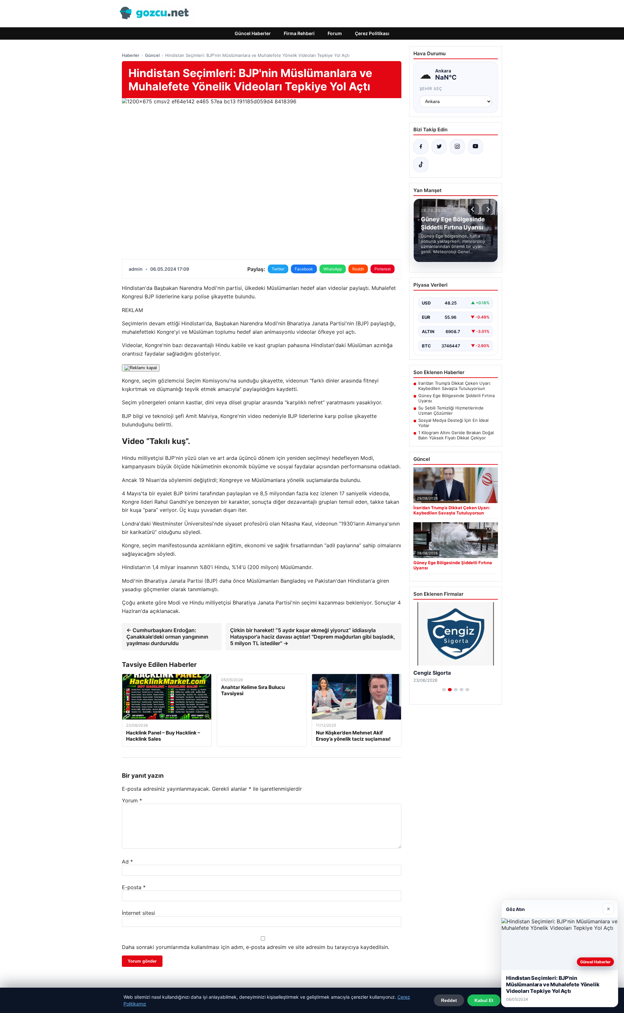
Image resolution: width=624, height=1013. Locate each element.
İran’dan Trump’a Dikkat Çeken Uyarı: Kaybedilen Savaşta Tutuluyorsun (454, 386)
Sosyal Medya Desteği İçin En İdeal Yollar (453, 423)
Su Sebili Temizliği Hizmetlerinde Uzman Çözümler (451, 410)
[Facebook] (420, 146)
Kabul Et (483, 1000)
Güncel (152, 55)
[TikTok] (420, 164)
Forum (335, 33)
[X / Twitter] (439, 146)
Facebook (304, 268)
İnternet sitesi (138, 913)
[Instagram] (457, 146)
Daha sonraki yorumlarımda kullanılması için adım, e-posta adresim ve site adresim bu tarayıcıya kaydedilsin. (255, 947)
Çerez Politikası (372, 33)
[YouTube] (475, 146)
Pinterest (382, 268)
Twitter (278, 268)
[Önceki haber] (473, 209)
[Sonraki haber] (487, 209)
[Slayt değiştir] (444, 689)
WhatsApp (332, 268)
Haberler (130, 55)
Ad (127, 861)
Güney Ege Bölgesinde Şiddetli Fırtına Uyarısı (456, 398)
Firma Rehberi (299, 33)
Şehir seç (431, 88)
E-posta (134, 887)
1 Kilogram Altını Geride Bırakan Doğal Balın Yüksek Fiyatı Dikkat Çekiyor (456, 435)
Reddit (358, 268)
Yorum (132, 800)
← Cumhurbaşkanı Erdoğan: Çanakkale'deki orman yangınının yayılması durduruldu (167, 636)
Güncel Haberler (253, 33)
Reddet (449, 1000)
